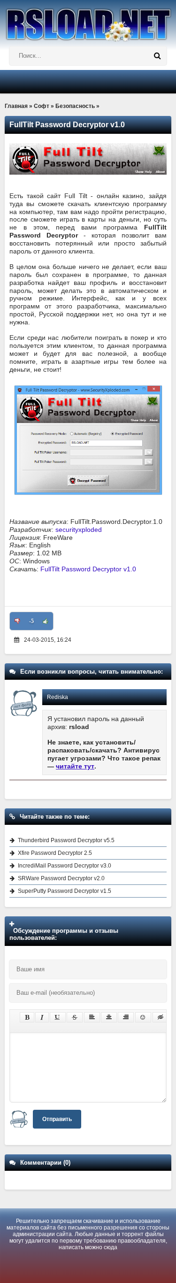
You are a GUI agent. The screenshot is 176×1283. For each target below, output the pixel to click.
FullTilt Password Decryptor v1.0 (88, 569)
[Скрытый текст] (160, 1017)
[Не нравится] (17, 621)
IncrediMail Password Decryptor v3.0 (64, 865)
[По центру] (109, 1017)
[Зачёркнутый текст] (75, 1017)
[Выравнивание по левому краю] (92, 1017)
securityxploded (78, 529)
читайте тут (75, 766)
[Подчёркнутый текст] (58, 1017)
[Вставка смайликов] (143, 1017)
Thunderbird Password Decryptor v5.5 (66, 840)
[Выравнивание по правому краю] (126, 1017)
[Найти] (157, 55)
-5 (31, 621)
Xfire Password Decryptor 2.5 (55, 853)
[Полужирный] (27, 1017)
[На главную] (88, 21)
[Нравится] (45, 621)
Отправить (57, 1119)
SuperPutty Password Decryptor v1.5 (64, 891)
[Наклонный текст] (42, 1017)
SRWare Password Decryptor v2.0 (61, 878)
